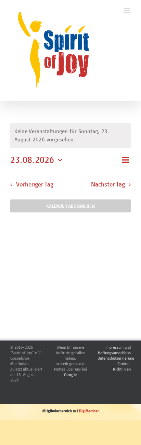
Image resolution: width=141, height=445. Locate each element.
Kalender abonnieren (70, 206)
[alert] (70, 135)
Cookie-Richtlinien (122, 366)
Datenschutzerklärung (116, 358)
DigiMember (89, 410)
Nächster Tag (108, 184)
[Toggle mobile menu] (127, 10)
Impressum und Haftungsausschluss (114, 350)
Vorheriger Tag (34, 184)
